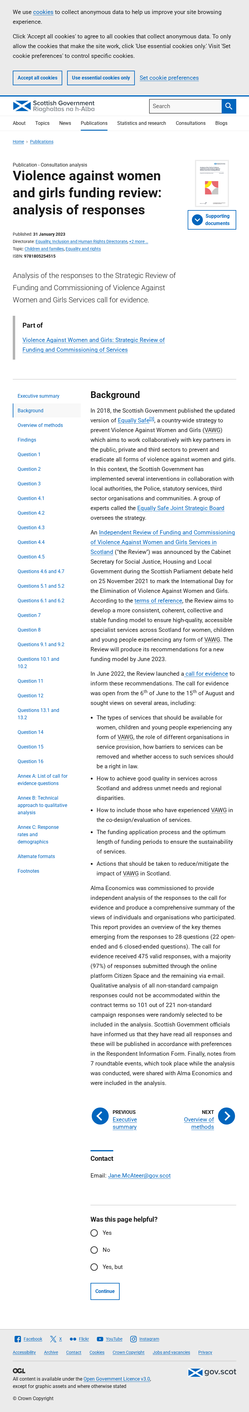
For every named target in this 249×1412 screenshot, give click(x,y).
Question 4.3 (31, 527)
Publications (94, 123)
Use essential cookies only (101, 78)
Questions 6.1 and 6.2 (41, 601)
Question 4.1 (31, 498)
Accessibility (24, 1352)
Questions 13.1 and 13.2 (38, 713)
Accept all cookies (37, 78)
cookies (43, 12)
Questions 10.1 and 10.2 (38, 662)
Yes (107, 1232)
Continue (105, 1291)
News (65, 123)
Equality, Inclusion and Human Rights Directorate (81, 241)
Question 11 (30, 681)
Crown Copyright (129, 1352)
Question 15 (30, 747)
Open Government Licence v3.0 (117, 1379)
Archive (51, 1352)
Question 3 (29, 484)
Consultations (191, 123)
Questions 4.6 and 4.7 (41, 571)
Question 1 (29, 454)
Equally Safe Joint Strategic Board (180, 508)
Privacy (205, 1352)
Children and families (44, 248)
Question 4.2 (31, 513)
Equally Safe (133, 420)
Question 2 (29, 469)
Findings (27, 440)
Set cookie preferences (169, 77)
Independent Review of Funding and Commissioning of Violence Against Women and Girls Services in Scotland (162, 542)
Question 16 (30, 761)
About (19, 123)
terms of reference (158, 600)
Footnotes (28, 871)
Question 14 (30, 732)
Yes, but (113, 1266)
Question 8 (29, 630)
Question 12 (30, 696)
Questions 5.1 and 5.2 (41, 586)
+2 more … (138, 241)
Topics (42, 123)
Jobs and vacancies (171, 1352)
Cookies (97, 1352)
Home (18, 141)
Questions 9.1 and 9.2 (41, 644)
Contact (73, 1352)
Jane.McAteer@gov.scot (139, 1175)
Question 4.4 (31, 542)
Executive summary (39, 396)
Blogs (221, 123)
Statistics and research (141, 123)
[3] (151, 418)
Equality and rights (83, 248)
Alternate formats (36, 856)
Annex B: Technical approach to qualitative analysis (42, 805)
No (106, 1249)
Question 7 (29, 615)
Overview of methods (40, 425)
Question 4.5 (31, 557)
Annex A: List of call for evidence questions (42, 779)
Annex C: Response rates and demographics (38, 834)
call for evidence (206, 673)
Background (30, 411)
